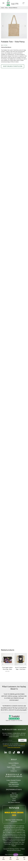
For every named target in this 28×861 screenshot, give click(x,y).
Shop (6, 7)
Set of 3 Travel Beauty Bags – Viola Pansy (20, 668)
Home (2, 7)
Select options (20, 672)
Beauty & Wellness (13, 7)
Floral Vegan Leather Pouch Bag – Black (7, 668)
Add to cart (7, 674)
